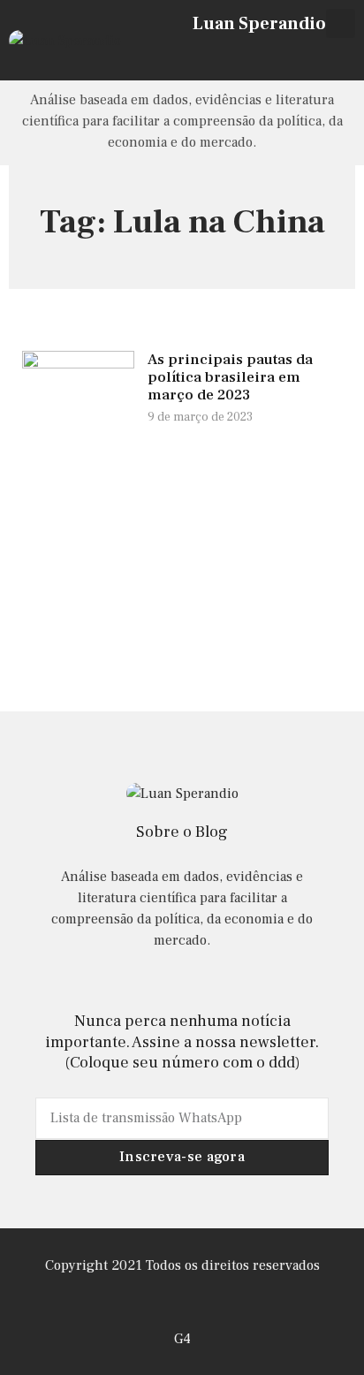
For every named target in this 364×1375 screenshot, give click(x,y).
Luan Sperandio (259, 23)
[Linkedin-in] (182, 982)
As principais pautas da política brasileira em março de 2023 (230, 378)
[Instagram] (292, 55)
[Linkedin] (338, 55)
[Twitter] (315, 55)
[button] (340, 23)
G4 (182, 1339)
